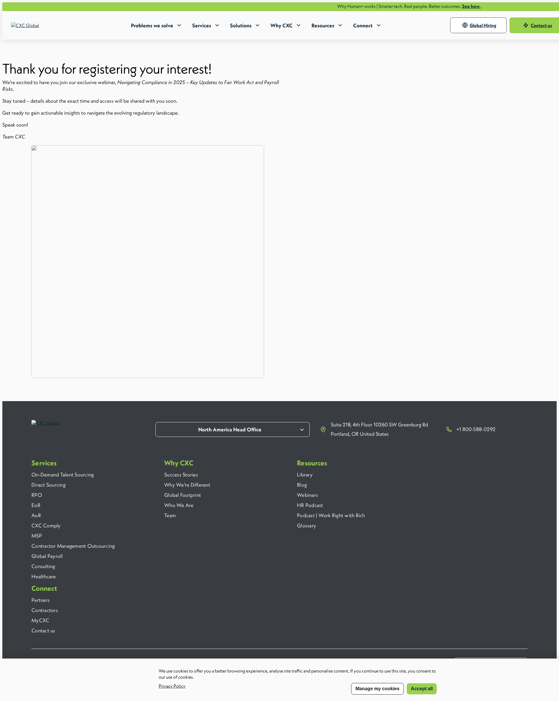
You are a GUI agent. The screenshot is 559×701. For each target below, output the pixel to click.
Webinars (307, 495)
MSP (36, 535)
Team (170, 515)
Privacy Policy (172, 686)
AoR (36, 515)
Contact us (43, 630)
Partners (40, 600)
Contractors (44, 610)
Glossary (306, 525)
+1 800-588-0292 (476, 429)
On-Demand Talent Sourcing (62, 474)
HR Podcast (310, 505)
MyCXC (40, 620)
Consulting (43, 566)
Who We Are (179, 505)
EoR (35, 505)
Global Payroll (47, 556)
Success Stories (181, 474)
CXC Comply (46, 525)
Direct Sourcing (48, 484)
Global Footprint (182, 495)
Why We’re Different (187, 484)
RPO (36, 495)
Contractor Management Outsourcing (73, 545)
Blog (302, 484)
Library (305, 474)
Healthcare (43, 576)
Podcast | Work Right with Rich (331, 515)
